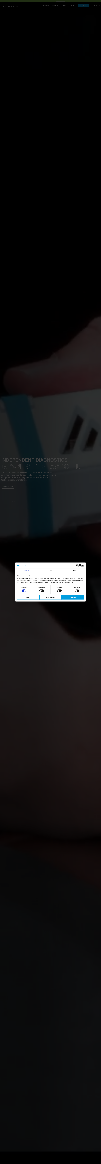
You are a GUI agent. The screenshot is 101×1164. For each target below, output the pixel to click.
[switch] (41, 591)
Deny (27, 597)
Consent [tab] (26, 570)
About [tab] (74, 570)
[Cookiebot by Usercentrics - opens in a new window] (77, 565)
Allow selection (50, 597)
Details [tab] (50, 570)
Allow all (73, 597)
